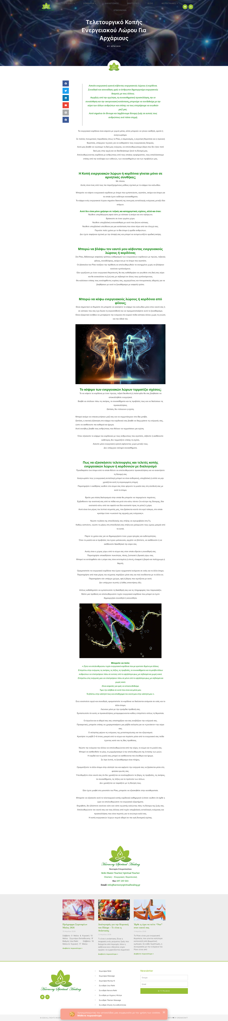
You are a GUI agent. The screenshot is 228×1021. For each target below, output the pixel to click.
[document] (114, 510)
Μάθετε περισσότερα (89, 1015)
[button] (164, 1012)
